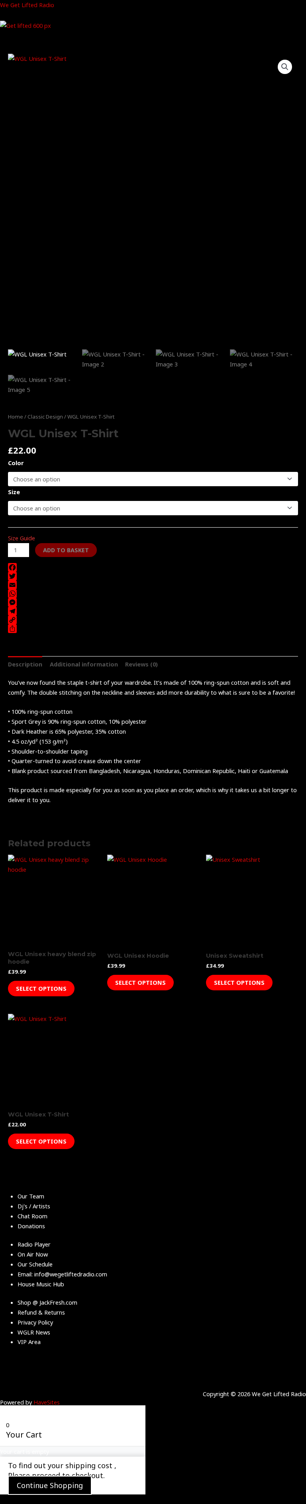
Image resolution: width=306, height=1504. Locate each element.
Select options (41, 988)
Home (15, 416)
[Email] (153, 585)
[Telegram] (153, 611)
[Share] (153, 628)
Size (14, 492)
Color (16, 463)
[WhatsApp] (153, 593)
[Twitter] (153, 576)
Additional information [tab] (84, 664)
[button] (285, 67)
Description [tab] (25, 664)
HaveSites (46, 1402)
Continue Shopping (50, 1485)
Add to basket (66, 550)
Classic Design (45, 416)
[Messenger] (153, 602)
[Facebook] (153, 567)
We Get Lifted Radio (27, 5)
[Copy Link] (153, 620)
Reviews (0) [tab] (141, 664)
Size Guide (21, 538)
